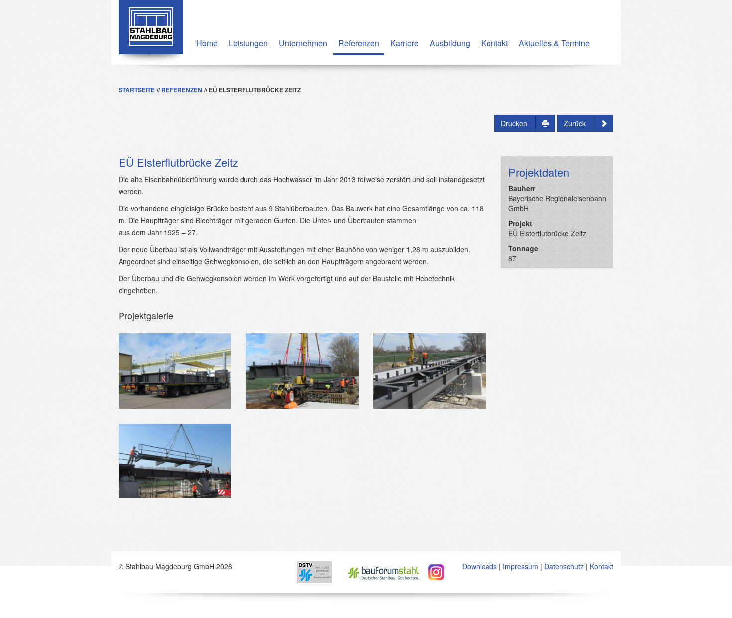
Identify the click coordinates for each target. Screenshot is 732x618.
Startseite (137, 89)
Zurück (576, 123)
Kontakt (494, 43)
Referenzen (358, 43)
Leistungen (248, 43)
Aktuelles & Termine (554, 43)
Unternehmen (303, 43)
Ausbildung (450, 43)
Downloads (479, 566)
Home (207, 43)
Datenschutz (564, 566)
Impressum (520, 566)
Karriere (404, 43)
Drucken (515, 123)
